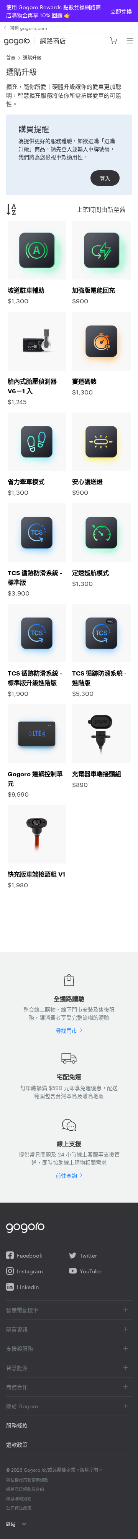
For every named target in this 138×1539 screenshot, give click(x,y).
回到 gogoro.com (28, 27)
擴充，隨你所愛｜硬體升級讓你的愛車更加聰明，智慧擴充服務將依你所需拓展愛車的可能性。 (63, 95)
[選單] (130, 40)
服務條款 (17, 1425)
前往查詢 (66, 1175)
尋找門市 (66, 1030)
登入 (105, 178)
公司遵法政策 (18, 1508)
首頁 (10, 57)
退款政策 (17, 1444)
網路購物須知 (18, 1499)
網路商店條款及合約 (25, 1489)
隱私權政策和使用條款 (27, 1480)
